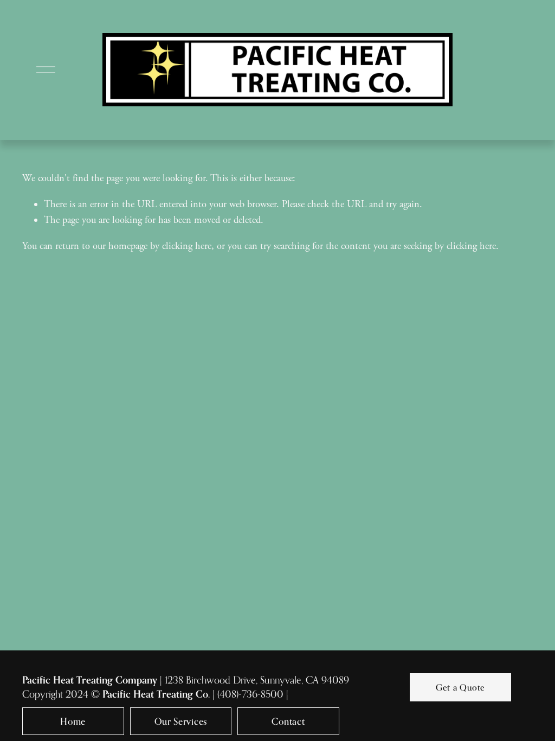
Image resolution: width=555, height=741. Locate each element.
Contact (288, 721)
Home (73, 721)
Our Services (180, 721)
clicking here (186, 246)
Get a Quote (460, 687)
